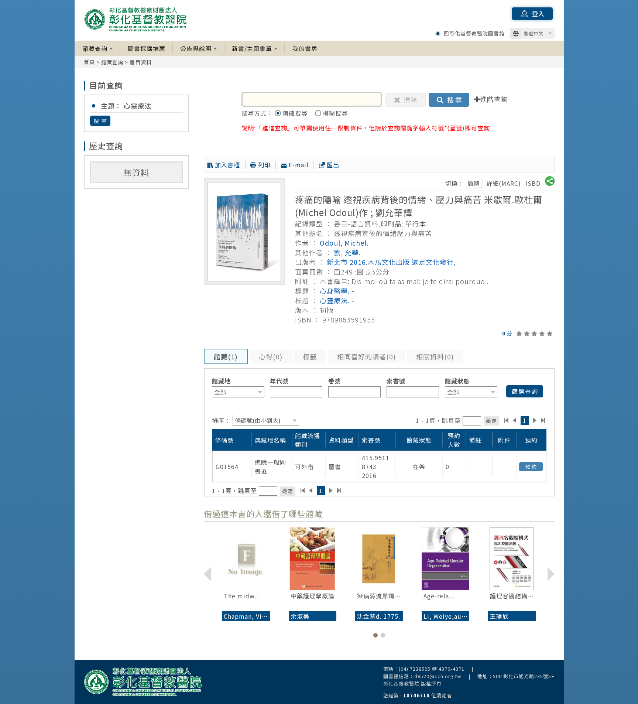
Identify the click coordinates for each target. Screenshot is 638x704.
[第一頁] (506, 420)
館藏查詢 (94, 48)
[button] (375, 635)
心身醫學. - (337, 290)
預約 (531, 466)
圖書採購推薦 (146, 48)
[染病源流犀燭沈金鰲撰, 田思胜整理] (379, 558)
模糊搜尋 (335, 113)
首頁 (89, 62)
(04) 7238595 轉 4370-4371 (431, 668)
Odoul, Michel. (344, 242)
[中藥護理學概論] (312, 558)
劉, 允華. (347, 252)
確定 (491, 420)
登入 (538, 13)
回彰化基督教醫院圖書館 (474, 33)
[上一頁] (514, 420)
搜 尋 (100, 120)
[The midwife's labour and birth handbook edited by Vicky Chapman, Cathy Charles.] (246, 558)
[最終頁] (543, 420)
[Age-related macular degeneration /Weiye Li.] (445, 558)
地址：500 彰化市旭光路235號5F (516, 676)
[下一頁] (534, 420)
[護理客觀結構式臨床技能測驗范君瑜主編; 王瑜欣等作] (512, 558)
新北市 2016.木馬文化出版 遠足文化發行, (391, 262)
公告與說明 (196, 48)
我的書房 (305, 48)
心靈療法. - (337, 300)
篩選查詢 (525, 391)
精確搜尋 (295, 113)
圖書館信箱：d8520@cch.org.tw (422, 676)
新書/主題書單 (252, 48)
